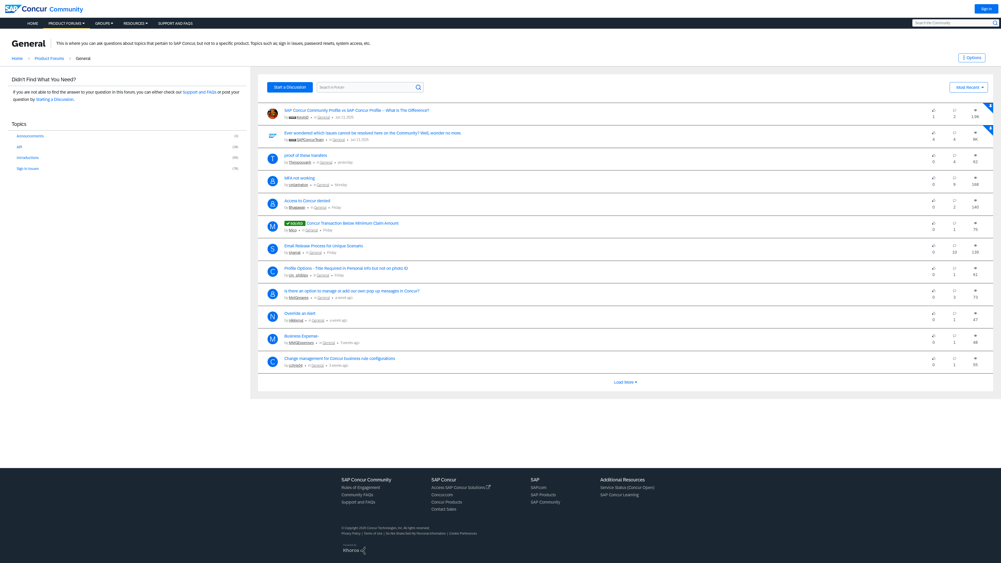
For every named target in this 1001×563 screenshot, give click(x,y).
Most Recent (968, 87)
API (19, 147)
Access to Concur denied (307, 201)
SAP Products (543, 495)
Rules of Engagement (360, 487)
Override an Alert (299, 313)
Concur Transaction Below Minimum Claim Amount (353, 223)
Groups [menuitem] (102, 23)
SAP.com (538, 487)
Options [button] (974, 58)
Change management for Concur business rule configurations (339, 358)
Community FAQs (357, 495)
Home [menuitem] (32, 23)
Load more (624, 382)
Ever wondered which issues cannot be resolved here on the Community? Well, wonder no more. (372, 133)
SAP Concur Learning (619, 495)
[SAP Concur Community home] (26, 9)
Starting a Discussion (55, 99)
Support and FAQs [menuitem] (175, 23)
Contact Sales (443, 509)
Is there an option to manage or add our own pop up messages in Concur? (351, 291)
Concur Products (446, 502)
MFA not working (299, 178)
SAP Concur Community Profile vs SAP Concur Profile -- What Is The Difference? (356, 110)
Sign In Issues (28, 169)
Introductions (28, 158)
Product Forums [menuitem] (64, 23)
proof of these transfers (305, 155)
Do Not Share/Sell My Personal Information (416, 533)
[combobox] (955, 23)
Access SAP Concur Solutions (458, 487)
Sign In (986, 9)
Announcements (30, 136)
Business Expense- (301, 336)
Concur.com (442, 495)
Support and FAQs (199, 92)
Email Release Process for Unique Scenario (323, 246)
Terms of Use (373, 533)
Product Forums (49, 58)
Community (66, 9)
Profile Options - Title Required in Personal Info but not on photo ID (346, 268)
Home (17, 58)
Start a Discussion (290, 87)
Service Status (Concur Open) (627, 487)
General (324, 117)
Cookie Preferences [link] (463, 533)
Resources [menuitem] (134, 23)
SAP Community (545, 502)
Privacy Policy (351, 533)
